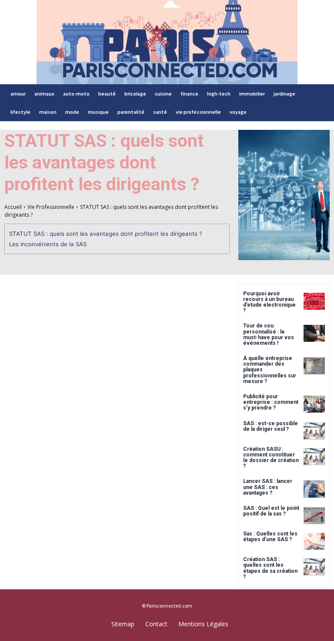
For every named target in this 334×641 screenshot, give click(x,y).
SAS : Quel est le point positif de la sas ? (271, 511)
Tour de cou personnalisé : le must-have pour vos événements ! (268, 334)
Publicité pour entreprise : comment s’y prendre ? (270, 402)
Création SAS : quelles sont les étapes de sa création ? (270, 568)
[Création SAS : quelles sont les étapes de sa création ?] (314, 566)
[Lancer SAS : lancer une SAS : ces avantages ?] (314, 488)
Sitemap (122, 624)
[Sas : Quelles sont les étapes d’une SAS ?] (314, 541)
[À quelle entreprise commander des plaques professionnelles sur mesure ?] (314, 365)
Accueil (13, 207)
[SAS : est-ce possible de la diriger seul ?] (314, 431)
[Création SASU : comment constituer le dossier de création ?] (314, 456)
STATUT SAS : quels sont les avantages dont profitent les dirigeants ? (105, 233)
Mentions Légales (203, 624)
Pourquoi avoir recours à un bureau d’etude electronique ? (269, 302)
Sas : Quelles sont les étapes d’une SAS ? (270, 536)
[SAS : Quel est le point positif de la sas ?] (314, 515)
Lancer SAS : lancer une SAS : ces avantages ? (267, 487)
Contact (156, 624)
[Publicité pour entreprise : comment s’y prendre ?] (314, 404)
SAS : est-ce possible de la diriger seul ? (270, 426)
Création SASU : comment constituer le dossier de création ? (271, 457)
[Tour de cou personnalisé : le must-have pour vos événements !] (314, 333)
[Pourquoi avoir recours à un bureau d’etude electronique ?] (314, 301)
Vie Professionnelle (50, 207)
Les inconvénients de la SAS (48, 244)
